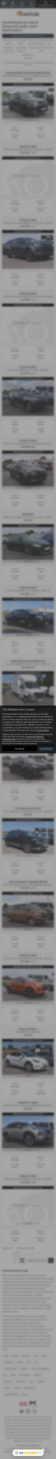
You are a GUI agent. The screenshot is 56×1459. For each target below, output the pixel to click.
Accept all (19, 748)
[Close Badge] (42, 1450)
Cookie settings (46, 749)
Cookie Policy (43, 730)
